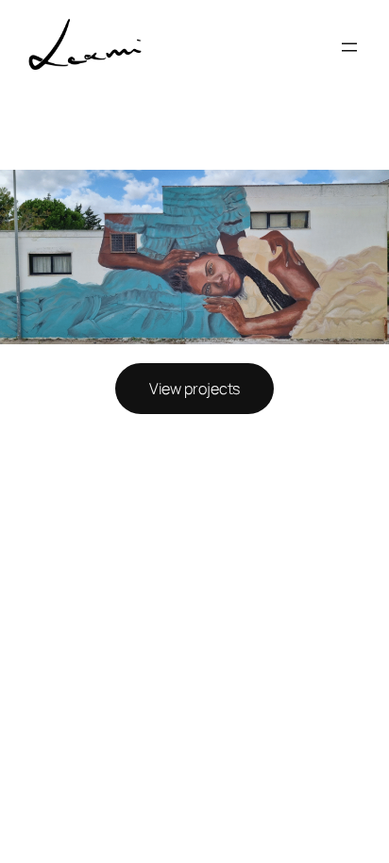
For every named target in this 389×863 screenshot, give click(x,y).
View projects (195, 388)
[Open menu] (349, 47)
